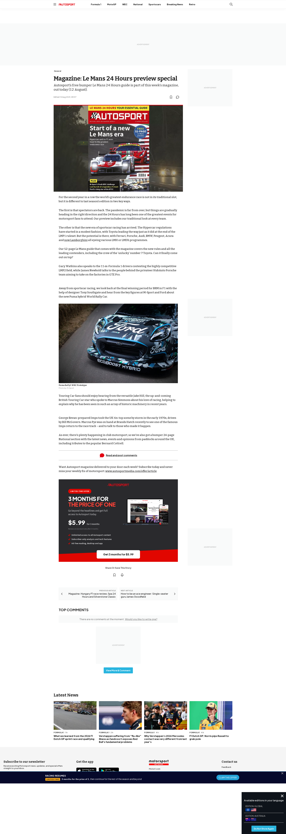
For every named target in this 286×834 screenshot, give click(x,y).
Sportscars (155, 4)
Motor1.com (154, 769)
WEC (124, 4)
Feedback (226, 767)
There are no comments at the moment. (118, 619)
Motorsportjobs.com (159, 773)
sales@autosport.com (232, 791)
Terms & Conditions (126, 810)
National (138, 4)
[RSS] (104, 788)
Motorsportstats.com (159, 783)
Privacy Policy (159, 810)
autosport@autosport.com (235, 776)
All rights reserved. (157, 814)
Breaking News (175, 4)
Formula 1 (96, 4)
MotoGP (111, 4)
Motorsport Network (137, 814)
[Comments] (178, 97)
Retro (192, 4)
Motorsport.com (157, 778)
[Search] (231, 4)
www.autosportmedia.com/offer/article (131, 471)
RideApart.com (156, 788)
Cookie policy (144, 810)
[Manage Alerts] (122, 575)
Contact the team (230, 786)
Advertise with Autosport (233, 781)
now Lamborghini (76, 240)
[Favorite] (171, 97)
